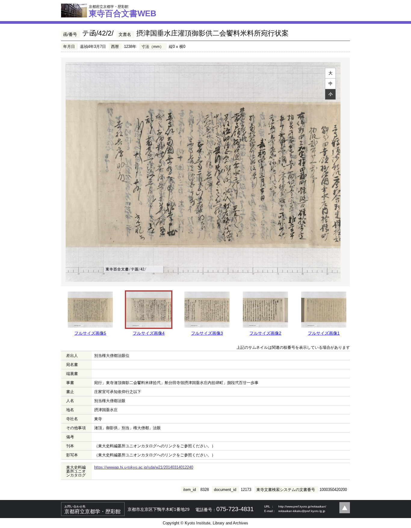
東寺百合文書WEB (122, 11)
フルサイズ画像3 (207, 333)
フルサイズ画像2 (265, 333)
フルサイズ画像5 (90, 333)
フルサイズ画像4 (149, 333)
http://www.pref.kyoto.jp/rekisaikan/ (302, 506)
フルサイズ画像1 (324, 333)
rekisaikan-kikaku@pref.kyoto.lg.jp (301, 511)
